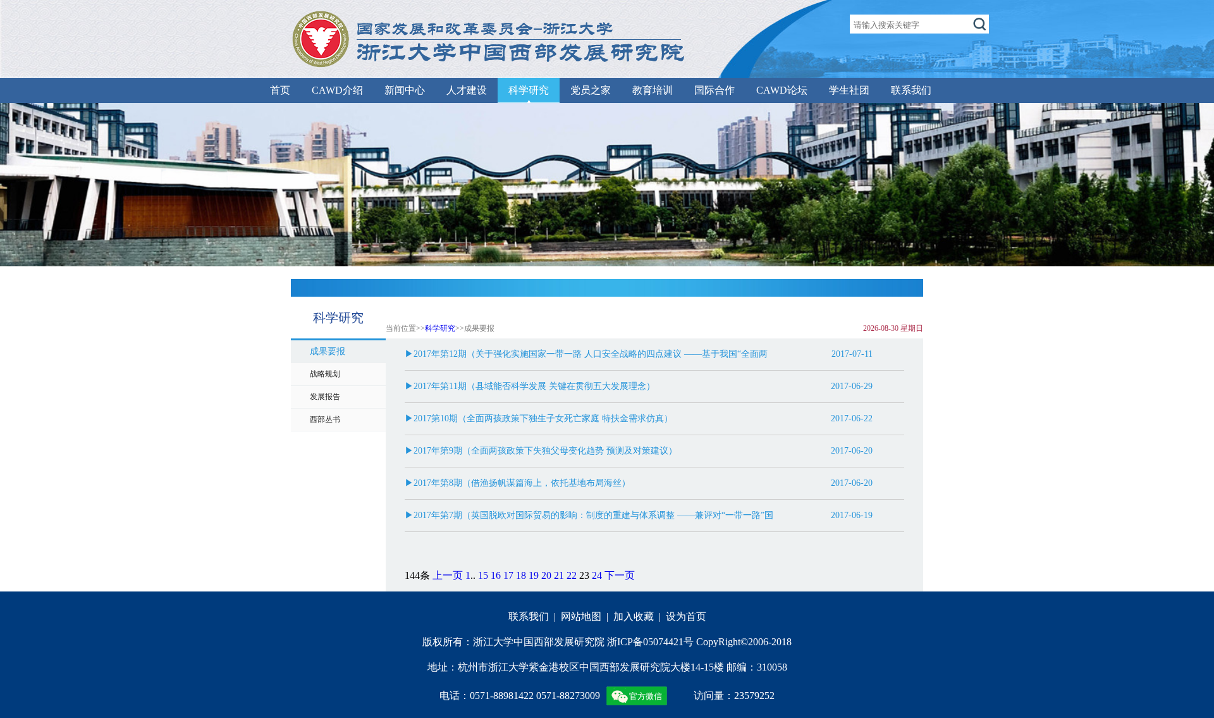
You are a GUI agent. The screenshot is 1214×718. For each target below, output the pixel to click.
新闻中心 (404, 90)
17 (508, 575)
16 (496, 575)
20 (546, 575)
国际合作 (714, 90)
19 (534, 575)
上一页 (447, 575)
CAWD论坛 (781, 90)
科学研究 (528, 90)
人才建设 (466, 90)
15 (483, 575)
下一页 (619, 575)
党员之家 (590, 90)
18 (521, 575)
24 (597, 575)
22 (572, 575)
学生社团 (849, 90)
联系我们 (911, 90)
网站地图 (581, 616)
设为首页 (686, 616)
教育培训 (652, 90)
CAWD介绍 (337, 90)
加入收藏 (633, 616)
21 (559, 575)
